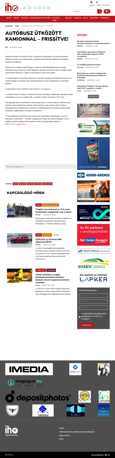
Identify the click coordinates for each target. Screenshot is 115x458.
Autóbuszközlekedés (51, 205)
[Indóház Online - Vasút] (24, 8)
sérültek (38, 184)
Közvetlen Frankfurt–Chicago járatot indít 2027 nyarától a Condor (92, 87)
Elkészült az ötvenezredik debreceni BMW (48, 240)
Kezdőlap (9, 26)
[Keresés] (99, 11)
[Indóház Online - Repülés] (30, 8)
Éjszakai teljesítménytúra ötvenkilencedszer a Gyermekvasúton (93, 42)
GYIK (61, 439)
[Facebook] (90, 2)
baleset (22, 184)
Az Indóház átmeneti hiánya (89, 65)
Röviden (56, 235)
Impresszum (64, 435)
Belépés (99, 5)
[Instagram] (96, 2)
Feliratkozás (86, 325)
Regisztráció (106, 5)
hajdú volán (47, 184)
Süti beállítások (97, 455)
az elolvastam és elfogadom (93, 316)
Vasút (9, 18)
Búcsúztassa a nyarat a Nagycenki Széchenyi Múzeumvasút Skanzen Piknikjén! (91, 75)
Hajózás (77, 18)
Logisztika (51, 270)
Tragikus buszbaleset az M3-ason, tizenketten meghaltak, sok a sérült (53, 210)
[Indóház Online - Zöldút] (39, 8)
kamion (30, 184)
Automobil (47, 235)
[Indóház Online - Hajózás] (44, 8)
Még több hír (93, 96)
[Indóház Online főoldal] (48, 8)
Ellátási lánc (56, 19)
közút (15, 184)
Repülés (24, 18)
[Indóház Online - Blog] (35, 8)
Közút (16, 18)
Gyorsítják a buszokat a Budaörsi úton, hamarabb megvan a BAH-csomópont (91, 54)
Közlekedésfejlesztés (40, 18)
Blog (85, 18)
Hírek (17, 26)
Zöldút (68, 18)
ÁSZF (61, 428)
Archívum (94, 18)
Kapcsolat (92, 5)
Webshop (104, 18)
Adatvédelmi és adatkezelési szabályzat (77, 432)
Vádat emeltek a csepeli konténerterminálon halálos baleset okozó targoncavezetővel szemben (52, 278)
